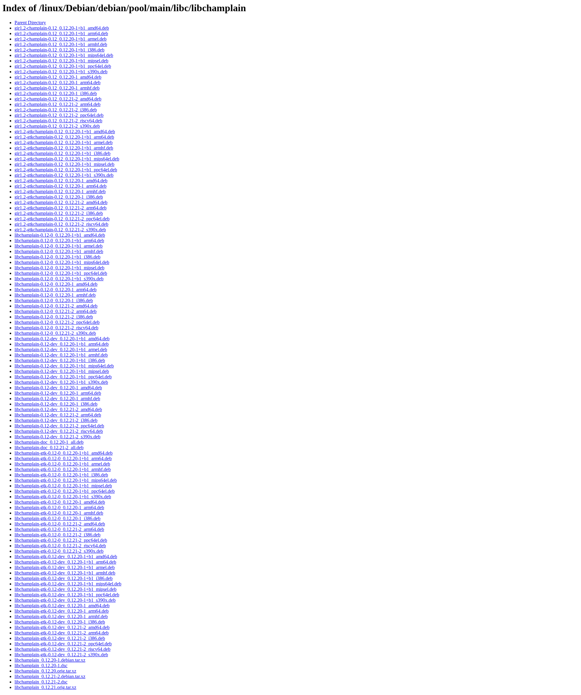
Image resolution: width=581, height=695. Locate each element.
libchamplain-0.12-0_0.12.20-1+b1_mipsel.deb (59, 267)
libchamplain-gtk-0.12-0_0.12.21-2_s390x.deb (59, 551)
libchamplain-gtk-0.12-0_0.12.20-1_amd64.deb (60, 502)
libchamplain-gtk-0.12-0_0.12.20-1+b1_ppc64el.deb (65, 491)
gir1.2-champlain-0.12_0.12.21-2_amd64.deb (58, 98)
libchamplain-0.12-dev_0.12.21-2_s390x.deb (57, 436)
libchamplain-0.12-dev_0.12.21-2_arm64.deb (58, 414)
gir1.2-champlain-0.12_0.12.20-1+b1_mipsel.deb (61, 60)
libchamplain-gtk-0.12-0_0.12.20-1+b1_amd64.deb (64, 453)
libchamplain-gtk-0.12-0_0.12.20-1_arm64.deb (59, 507)
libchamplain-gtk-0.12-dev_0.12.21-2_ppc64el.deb (63, 643)
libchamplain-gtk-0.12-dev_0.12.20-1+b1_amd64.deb (66, 556)
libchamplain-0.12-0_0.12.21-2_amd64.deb (56, 305)
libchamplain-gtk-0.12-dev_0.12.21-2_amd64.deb (62, 627)
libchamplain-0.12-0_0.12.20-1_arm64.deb (56, 289)
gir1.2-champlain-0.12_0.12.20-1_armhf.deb (57, 88)
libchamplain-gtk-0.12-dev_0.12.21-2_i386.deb (60, 638)
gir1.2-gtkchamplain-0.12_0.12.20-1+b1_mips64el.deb (67, 158)
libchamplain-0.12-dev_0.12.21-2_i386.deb (56, 420)
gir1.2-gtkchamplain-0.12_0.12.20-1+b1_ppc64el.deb (66, 169)
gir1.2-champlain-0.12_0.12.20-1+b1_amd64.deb (62, 28)
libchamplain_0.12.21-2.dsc (41, 681)
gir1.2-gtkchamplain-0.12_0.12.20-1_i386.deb (59, 196)
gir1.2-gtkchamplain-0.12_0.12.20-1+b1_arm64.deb (64, 137)
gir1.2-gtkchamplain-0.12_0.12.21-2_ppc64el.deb (62, 218)
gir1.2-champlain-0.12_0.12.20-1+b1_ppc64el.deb (63, 66)
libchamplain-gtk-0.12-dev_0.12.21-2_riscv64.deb (62, 649)
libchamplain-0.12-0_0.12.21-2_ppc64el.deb (57, 322)
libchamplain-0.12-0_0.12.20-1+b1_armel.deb (59, 246)
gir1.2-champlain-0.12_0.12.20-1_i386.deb (56, 93)
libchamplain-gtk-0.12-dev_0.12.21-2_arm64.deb (62, 632)
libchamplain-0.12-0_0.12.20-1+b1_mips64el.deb (62, 262)
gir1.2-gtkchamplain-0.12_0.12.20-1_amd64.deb (61, 180)
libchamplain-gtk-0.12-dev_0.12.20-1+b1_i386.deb (64, 578)
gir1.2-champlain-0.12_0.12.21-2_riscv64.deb (58, 120)
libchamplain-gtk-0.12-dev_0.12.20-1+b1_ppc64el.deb (67, 594)
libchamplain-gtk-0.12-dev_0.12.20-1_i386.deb (60, 621)
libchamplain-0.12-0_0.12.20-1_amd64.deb (56, 284)
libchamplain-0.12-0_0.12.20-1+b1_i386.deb (57, 256)
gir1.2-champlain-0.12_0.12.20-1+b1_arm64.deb (61, 33)
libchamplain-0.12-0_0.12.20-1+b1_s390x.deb (59, 278)
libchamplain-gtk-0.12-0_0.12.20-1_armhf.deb (59, 512)
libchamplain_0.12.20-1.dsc (41, 665)
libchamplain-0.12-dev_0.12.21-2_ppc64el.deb (59, 425)
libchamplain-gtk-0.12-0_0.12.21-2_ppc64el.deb (61, 540)
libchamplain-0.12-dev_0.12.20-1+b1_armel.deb (61, 349)
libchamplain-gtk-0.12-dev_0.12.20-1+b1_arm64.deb (65, 562)
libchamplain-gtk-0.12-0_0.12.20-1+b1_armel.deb (62, 463)
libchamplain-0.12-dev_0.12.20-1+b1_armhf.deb (61, 354)
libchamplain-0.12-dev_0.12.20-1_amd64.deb (58, 387)
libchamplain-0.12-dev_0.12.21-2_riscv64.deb (59, 431)
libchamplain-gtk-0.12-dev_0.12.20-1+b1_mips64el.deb (68, 583)
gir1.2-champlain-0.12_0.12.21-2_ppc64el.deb (59, 115)
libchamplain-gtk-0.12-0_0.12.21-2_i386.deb (57, 534)
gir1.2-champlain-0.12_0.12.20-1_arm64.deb (57, 82)
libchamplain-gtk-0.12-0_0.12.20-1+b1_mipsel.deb (63, 485)
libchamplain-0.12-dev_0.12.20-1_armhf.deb (57, 398)
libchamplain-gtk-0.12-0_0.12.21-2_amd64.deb (60, 523)
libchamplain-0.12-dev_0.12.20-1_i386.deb (56, 404)
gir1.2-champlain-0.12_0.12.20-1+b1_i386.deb (59, 49)
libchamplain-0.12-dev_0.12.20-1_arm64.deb (58, 393)
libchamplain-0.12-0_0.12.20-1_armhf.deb (55, 295)
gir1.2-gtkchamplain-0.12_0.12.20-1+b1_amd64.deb (65, 131)
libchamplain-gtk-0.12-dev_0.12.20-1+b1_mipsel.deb (66, 589)
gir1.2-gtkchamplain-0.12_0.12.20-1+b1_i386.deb (62, 153)
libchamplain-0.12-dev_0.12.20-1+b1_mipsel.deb (62, 371)
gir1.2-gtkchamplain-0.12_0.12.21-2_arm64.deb (61, 207)
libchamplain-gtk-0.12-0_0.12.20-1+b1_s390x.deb (63, 496)
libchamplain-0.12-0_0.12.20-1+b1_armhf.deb (59, 251)
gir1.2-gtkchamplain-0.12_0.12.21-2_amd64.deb (61, 202)
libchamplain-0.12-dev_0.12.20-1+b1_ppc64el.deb (63, 376)
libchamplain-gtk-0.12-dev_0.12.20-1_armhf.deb (61, 616)
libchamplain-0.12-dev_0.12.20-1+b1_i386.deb (60, 360)
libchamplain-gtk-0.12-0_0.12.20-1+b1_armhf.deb (63, 469)
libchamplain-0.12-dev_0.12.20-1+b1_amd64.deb (62, 338)
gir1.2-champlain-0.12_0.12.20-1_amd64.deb (58, 77)
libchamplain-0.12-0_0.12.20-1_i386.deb (54, 300)
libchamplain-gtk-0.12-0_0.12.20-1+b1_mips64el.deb (66, 480)
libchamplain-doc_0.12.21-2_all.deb (49, 447)
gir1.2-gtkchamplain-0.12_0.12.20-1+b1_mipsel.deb (64, 164)
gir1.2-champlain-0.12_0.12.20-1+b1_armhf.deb (61, 44)
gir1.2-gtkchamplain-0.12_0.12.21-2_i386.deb (59, 213)
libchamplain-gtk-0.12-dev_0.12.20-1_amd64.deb (62, 605)
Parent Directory (30, 22)
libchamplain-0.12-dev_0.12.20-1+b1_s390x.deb (61, 382)
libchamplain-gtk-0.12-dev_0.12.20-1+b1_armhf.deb (65, 572)
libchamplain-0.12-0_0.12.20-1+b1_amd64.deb (60, 235)
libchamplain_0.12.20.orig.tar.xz (45, 671)
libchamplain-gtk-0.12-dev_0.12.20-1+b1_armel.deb (65, 567)
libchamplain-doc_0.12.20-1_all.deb (49, 442)
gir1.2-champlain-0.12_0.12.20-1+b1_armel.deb (61, 38)
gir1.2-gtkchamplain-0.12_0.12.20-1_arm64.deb (61, 186)
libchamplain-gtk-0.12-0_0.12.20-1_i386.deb (57, 518)
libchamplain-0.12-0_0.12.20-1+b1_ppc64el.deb (61, 273)
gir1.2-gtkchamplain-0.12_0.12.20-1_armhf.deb (60, 191)
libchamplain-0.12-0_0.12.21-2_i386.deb (54, 316)
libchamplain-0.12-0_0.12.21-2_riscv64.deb (56, 327)
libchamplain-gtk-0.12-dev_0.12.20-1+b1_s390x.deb (65, 600)
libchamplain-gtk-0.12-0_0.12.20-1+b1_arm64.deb (63, 458)
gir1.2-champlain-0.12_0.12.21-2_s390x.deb (57, 126)
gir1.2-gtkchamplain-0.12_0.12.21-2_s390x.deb (60, 229)
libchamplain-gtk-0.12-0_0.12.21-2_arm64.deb (59, 529)
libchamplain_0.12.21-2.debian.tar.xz (50, 676)
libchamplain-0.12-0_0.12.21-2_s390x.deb (55, 333)
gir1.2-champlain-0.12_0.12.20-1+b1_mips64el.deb (64, 55)
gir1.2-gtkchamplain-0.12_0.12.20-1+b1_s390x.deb (64, 175)
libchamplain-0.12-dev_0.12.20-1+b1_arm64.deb (62, 344)
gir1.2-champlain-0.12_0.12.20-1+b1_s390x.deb (61, 71)
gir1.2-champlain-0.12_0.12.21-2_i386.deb (56, 109)
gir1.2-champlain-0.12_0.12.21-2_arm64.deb (57, 104)
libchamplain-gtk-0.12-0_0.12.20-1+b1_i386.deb (61, 474)
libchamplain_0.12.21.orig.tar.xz (45, 687)
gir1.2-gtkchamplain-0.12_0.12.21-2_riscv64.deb (61, 224)
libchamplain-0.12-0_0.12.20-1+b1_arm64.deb (59, 240)
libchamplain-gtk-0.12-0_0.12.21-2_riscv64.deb (60, 545)
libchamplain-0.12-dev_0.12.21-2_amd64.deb (58, 409)
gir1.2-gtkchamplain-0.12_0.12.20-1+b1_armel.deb (64, 142)
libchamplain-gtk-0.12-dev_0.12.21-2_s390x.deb (61, 654)
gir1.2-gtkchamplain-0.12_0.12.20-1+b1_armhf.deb (64, 147)
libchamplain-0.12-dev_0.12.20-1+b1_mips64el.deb (64, 365)
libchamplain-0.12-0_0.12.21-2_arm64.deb (56, 311)
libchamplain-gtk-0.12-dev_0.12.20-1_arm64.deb (62, 611)
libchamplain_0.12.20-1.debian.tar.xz (50, 660)
